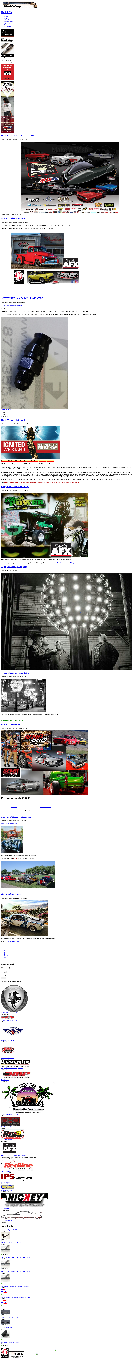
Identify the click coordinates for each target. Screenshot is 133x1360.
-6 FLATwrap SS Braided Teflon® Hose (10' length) (16, 1271)
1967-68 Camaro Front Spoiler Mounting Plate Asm (15, 1297)
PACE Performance (6, 1139)
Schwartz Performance (45, 807)
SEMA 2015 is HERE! (11, 724)
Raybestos (14, 807)
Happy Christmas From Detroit (15, 673)
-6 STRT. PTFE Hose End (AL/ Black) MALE (22, 298)
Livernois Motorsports (7, 1190)
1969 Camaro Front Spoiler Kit (10, 1318)
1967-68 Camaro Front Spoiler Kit (10, 1308)
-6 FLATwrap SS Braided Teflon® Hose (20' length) (16, 1257)
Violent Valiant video (13, 941)
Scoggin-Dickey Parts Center (9, 1020)
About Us (7, 20)
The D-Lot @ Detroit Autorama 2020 (18, 136)
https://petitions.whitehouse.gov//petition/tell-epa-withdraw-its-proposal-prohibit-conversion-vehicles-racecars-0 (41, 482)
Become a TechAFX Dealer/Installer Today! (13, 1155)
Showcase (7, 25)
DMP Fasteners (5, 1080)
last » (5, 957)
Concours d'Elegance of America (16, 817)
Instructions (7, 26)
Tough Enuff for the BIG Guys (15, 486)
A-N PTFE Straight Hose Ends (13, 305)
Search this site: (5, 976)
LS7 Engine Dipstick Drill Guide (10, 1230)
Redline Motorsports (6, 1171)
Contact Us (7, 23)
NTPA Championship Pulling (65, 563)
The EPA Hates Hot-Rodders (14, 420)
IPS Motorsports (5, 1182)
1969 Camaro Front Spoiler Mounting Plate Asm (14, 1286)
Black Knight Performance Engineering (12, 1013)
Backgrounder (8, 21)
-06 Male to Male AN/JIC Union (10, 1342)
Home (6, 16)
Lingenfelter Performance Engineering (12, 1068)
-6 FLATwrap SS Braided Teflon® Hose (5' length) (15, 1243)
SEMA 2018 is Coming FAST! (14, 218)
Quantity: (4, 414)
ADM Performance (6, 1220)
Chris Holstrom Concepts (8, 1127)
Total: (7, 968)
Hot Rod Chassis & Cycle (8, 1040)
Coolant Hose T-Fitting (7, 1327)
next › (6, 955)
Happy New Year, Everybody (14, 566)
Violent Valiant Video (11, 894)
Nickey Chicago (5, 1208)
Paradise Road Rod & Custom (9, 1114)
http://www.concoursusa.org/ (9, 823)
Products (6, 18)
